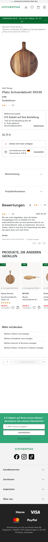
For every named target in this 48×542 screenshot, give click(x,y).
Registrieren (39, 126)
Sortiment (8, 479)
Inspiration (9, 489)
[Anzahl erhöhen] (11, 362)
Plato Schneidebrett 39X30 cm (16, 32)
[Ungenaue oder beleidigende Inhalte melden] (44, 243)
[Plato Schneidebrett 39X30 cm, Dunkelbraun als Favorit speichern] (43, 362)
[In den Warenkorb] (17, 307)
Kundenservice (11, 469)
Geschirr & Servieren (11, 27)
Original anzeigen (33, 239)
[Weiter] (43, 59)
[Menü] (44, 7)
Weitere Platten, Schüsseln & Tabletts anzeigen (24, 348)
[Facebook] (16, 457)
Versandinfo (39, 152)
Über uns (8, 499)
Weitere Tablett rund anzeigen (16, 334)
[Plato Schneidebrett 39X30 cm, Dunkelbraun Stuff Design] (24, 59)
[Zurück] (4, 59)
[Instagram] (24, 457)
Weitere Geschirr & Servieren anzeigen (20, 343)
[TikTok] (31, 457)
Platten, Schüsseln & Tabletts (16, 29)
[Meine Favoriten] (32, 7)
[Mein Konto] (26, 7)
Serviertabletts (38, 29)
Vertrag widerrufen (24, 438)
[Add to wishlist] (13, 307)
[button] (8, 105)
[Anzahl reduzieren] (4, 362)
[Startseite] (11, 7)
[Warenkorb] (38, 7)
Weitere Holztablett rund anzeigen (18, 338)
